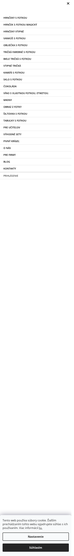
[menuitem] (35, 17)
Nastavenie (36, 537)
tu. (40, 528)
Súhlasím (35, 547)
